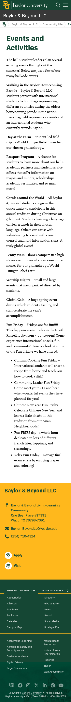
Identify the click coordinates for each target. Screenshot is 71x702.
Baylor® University (31, 692)
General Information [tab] (21, 590)
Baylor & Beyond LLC (25, 15)
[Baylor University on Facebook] (19, 687)
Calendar (12, 621)
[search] (56, 5)
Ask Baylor (13, 609)
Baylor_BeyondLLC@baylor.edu (34, 528)
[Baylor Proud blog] (11, 687)
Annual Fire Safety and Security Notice (19, 648)
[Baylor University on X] (36, 687)
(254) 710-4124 (23, 536)
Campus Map (14, 627)
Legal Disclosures (17, 668)
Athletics (12, 603)
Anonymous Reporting (19, 640)
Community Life (53, 24)
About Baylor (14, 597)
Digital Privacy (15, 662)
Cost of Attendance (17, 656)
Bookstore (12, 615)
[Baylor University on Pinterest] (52, 687)
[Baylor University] (25, 5)
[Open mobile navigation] (66, 6)
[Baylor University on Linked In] (44, 687)
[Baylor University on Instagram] (27, 687)
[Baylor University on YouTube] (60, 687)
